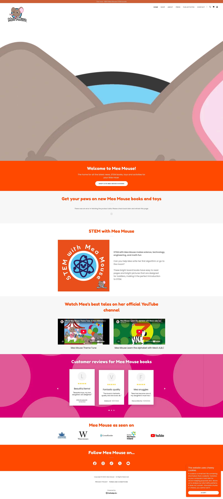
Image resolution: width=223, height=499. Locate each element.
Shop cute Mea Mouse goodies (111, 184)
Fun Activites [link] (188, 7)
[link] (16, 6)
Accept (203, 493)
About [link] (170, 7)
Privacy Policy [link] (101, 482)
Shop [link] (163, 7)
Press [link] (178, 7)
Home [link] (156, 7)
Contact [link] (201, 7)
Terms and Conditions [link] (118, 482)
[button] (217, 7)
